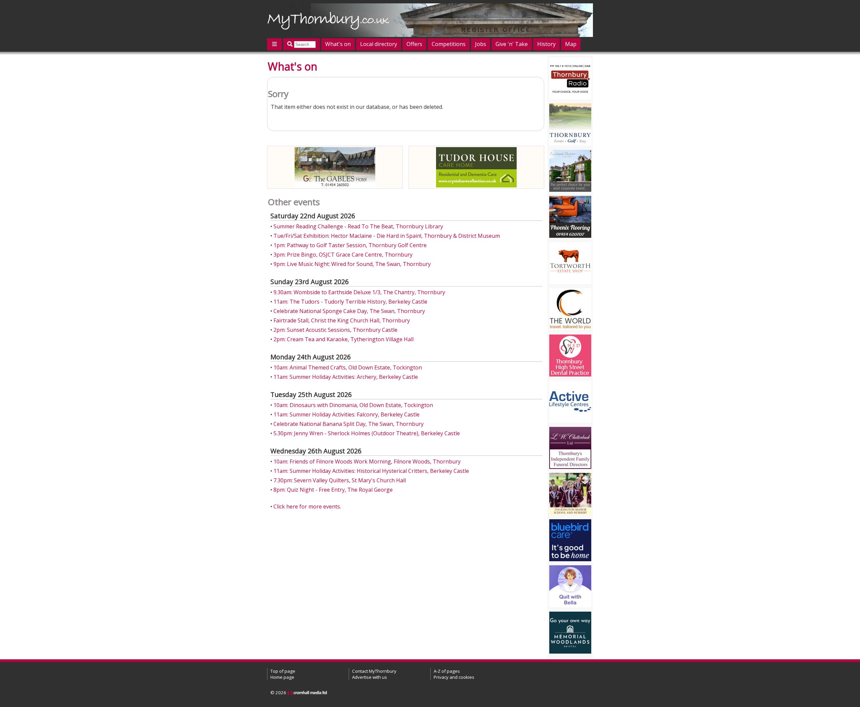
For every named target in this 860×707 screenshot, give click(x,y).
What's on (338, 44)
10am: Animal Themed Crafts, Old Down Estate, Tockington (347, 367)
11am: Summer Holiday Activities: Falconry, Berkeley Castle (346, 414)
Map (570, 44)
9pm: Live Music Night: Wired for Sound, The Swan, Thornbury (352, 264)
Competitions (449, 44)
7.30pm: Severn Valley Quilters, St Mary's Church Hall (339, 480)
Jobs (480, 44)
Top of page (282, 671)
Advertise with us (369, 677)
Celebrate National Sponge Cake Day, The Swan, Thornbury (349, 311)
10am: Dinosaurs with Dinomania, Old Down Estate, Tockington (353, 405)
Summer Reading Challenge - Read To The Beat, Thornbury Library (358, 226)
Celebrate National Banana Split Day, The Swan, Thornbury (348, 424)
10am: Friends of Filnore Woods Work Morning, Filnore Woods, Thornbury (367, 461)
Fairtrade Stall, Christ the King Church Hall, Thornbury (341, 320)
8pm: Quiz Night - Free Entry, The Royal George (333, 489)
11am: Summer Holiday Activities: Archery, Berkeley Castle (345, 377)
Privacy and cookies (454, 677)
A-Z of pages (447, 671)
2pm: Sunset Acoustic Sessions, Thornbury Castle (335, 330)
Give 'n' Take (512, 44)
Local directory (378, 44)
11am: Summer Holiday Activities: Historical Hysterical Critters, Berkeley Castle (371, 471)
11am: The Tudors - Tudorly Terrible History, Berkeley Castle (350, 301)
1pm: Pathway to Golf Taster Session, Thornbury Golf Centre (350, 245)
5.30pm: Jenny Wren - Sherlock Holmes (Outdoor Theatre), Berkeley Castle (366, 433)
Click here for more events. (307, 506)
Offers (414, 44)
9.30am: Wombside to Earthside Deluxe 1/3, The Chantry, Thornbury (359, 292)
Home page (282, 677)
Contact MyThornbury (374, 671)
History (546, 44)
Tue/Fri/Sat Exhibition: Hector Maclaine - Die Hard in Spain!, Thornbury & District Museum (386, 235)
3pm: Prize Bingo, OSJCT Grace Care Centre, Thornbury (343, 254)
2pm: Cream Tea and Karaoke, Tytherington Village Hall (343, 339)
